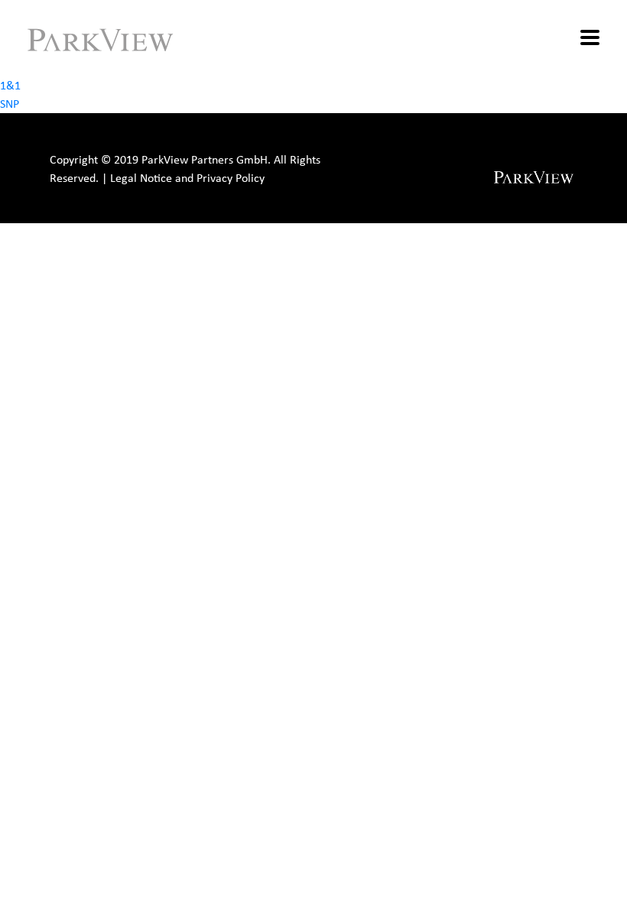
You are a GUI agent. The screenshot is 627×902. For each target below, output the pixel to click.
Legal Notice (141, 177)
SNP (9, 103)
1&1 (10, 85)
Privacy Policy (231, 177)
